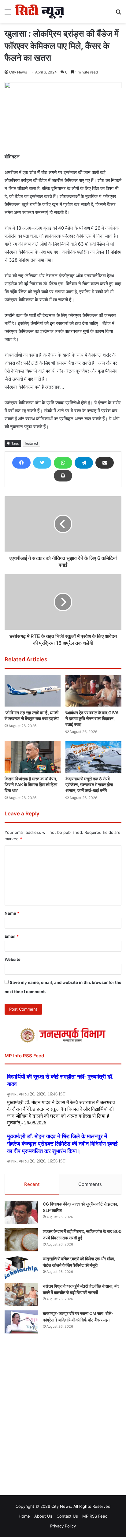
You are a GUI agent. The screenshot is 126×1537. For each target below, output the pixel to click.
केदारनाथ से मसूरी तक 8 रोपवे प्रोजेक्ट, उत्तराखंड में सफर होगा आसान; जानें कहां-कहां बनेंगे (89, 784)
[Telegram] (84, 463)
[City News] (39, 11)
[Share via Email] (104, 463)
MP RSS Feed (95, 1516)
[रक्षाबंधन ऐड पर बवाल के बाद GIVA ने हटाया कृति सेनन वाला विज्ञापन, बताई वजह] (93, 691)
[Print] (63, 475)
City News (18, 72)
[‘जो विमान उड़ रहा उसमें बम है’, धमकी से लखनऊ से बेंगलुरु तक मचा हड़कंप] (33, 691)
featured (31, 443)
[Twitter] (42, 463)
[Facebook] (21, 463)
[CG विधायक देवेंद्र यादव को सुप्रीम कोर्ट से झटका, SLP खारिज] (21, 1212)
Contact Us (67, 1516)
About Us (43, 1516)
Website (12, 959)
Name (12, 913)
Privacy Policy (63, 1525)
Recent (31, 1184)
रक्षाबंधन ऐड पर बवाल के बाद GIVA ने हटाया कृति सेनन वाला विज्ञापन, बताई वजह (92, 718)
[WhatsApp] (63, 463)
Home (24, 1516)
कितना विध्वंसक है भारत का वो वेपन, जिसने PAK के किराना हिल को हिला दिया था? (31, 784)
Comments (90, 1184)
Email (12, 936)
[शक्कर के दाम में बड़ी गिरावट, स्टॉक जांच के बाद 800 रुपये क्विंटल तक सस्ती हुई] (21, 1239)
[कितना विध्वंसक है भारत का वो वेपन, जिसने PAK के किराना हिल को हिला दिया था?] (33, 757)
